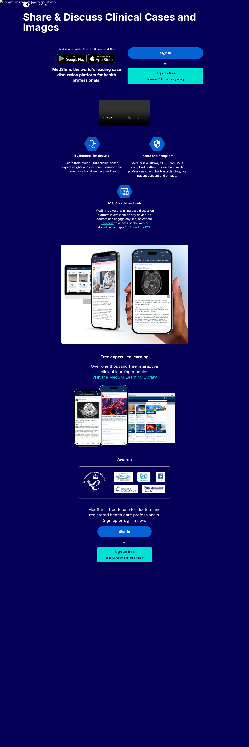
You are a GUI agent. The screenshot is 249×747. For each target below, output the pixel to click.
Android (135, 227)
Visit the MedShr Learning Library (124, 377)
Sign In (165, 53)
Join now (107, 223)
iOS (147, 227)
